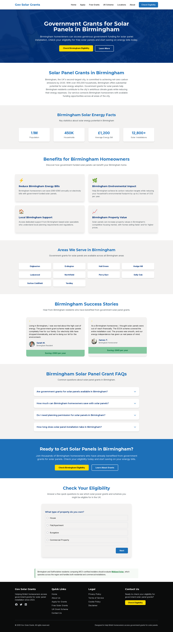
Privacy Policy (94, 594)
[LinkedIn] (25, 604)
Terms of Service (96, 598)
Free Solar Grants (60, 605)
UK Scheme (108, 5)
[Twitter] (21, 604)
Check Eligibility (148, 5)
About (132, 5)
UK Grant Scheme (60, 609)
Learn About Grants (105, 467)
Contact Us (57, 613)
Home (73, 5)
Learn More (104, 48)
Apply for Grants (59, 601)
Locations (121, 5)
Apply (82, 5)
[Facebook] (16, 604)
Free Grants (94, 5)
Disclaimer (93, 605)
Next (122, 550)
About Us (56, 598)
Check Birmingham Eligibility (76, 48)
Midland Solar (118, 572)
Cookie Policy (94, 601)
